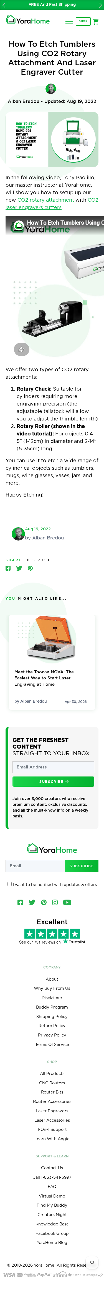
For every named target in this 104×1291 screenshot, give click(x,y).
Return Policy (52, 1026)
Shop (83, 21)
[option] (52, 5)
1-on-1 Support (52, 1130)
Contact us (52, 1168)
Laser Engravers (52, 1111)
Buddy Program (52, 1007)
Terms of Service (52, 1045)
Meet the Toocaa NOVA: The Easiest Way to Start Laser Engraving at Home (44, 678)
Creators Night (52, 1215)
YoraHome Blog (52, 1243)
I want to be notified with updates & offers (54, 885)
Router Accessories (52, 1102)
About (52, 979)
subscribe (52, 781)
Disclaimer (52, 998)
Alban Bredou (33, 701)
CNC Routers (52, 1083)
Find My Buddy (52, 1205)
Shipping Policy (52, 1017)
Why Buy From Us (52, 988)
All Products (52, 1074)
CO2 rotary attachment (45, 200)
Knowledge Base (52, 1224)
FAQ (52, 1187)
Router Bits (52, 1092)
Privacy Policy (52, 1035)
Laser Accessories (52, 1120)
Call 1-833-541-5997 (52, 1177)
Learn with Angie (52, 1139)
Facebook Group (52, 1234)
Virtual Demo (52, 1196)
